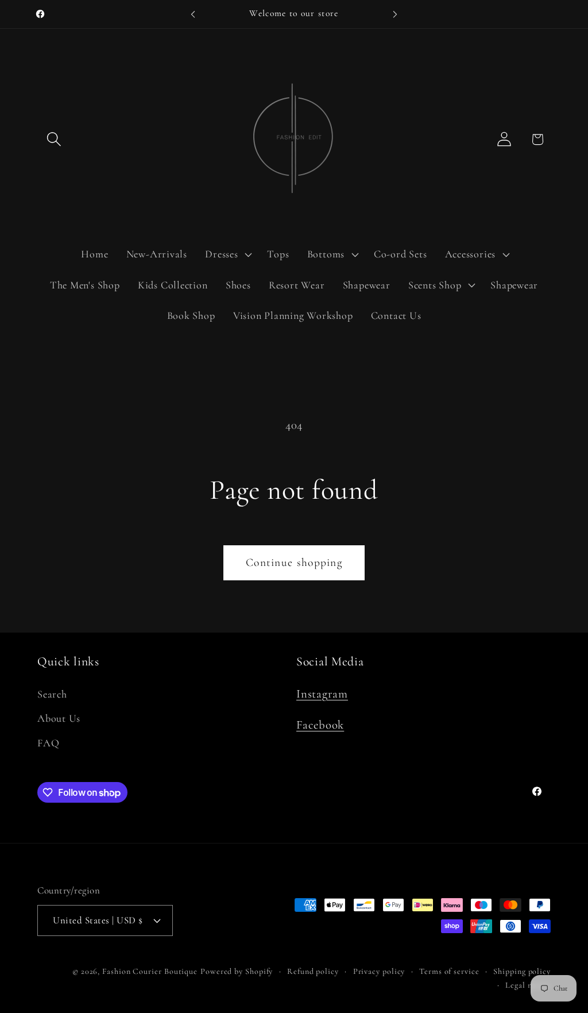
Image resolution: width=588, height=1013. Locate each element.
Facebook (320, 725)
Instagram (322, 694)
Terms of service (449, 971)
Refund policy (313, 971)
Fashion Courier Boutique (150, 971)
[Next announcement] (395, 14)
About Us (58, 718)
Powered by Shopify (236, 971)
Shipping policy (522, 971)
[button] (53, 139)
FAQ (48, 743)
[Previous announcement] (193, 14)
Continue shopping (294, 562)
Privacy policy (379, 971)
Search (52, 694)
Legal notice (528, 985)
